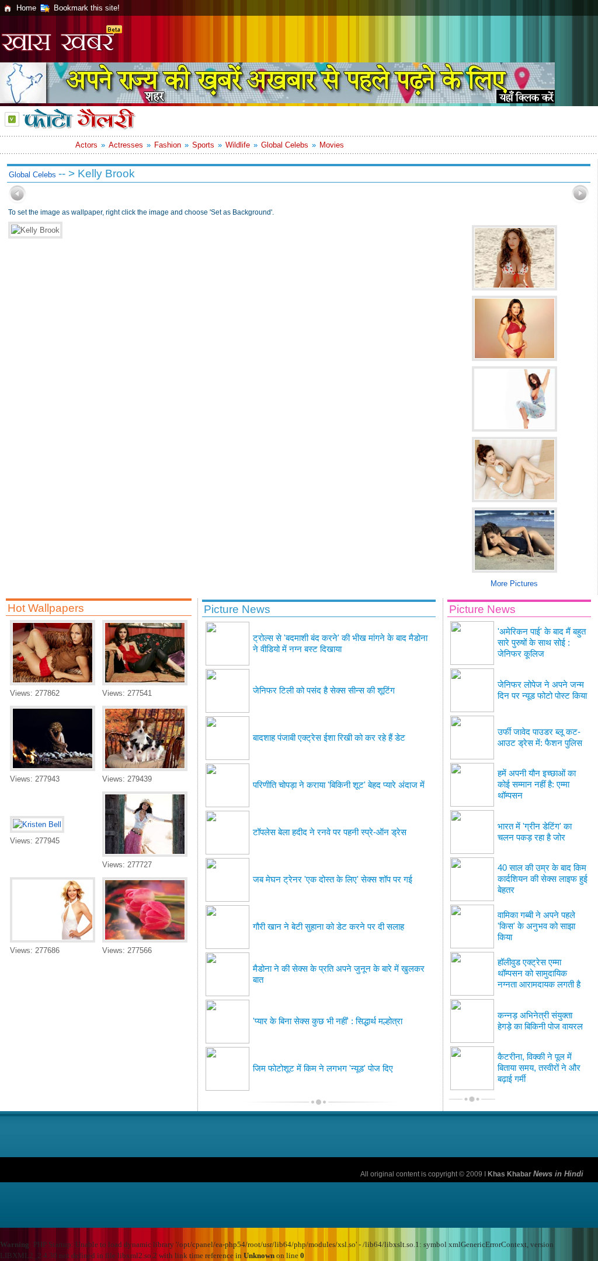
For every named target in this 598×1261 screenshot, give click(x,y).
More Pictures (514, 583)
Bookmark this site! (87, 7)
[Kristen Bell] (37, 824)
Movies (331, 145)
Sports (203, 145)
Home (26, 7)
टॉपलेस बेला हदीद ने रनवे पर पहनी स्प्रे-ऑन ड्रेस (329, 832)
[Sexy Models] (52, 682)
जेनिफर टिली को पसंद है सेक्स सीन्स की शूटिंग (324, 690)
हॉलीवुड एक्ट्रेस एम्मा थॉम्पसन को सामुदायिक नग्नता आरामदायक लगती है (539, 973)
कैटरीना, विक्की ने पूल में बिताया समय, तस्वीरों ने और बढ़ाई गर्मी (539, 1068)
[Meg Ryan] (52, 940)
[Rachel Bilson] (144, 682)
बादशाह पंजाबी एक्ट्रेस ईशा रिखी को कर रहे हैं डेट (329, 737)
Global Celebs (284, 145)
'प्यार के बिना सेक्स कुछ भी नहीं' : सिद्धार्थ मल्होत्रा (327, 1021)
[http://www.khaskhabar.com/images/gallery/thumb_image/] (17, 201)
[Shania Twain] (144, 854)
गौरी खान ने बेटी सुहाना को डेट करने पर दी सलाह (328, 926)
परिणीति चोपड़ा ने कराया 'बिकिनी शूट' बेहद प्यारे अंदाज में (339, 785)
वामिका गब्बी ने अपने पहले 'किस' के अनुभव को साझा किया (536, 926)
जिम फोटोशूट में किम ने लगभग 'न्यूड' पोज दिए (323, 1068)
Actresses (126, 145)
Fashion (167, 145)
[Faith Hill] (52, 768)
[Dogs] (144, 768)
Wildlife (237, 145)
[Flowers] (144, 940)
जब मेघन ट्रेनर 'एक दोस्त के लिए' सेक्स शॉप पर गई (332, 879)
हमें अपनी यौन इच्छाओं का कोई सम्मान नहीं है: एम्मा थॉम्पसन (537, 784)
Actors (86, 145)
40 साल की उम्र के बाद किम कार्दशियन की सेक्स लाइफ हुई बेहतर (542, 879)
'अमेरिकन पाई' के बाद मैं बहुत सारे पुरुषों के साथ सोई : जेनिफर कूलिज (542, 642)
